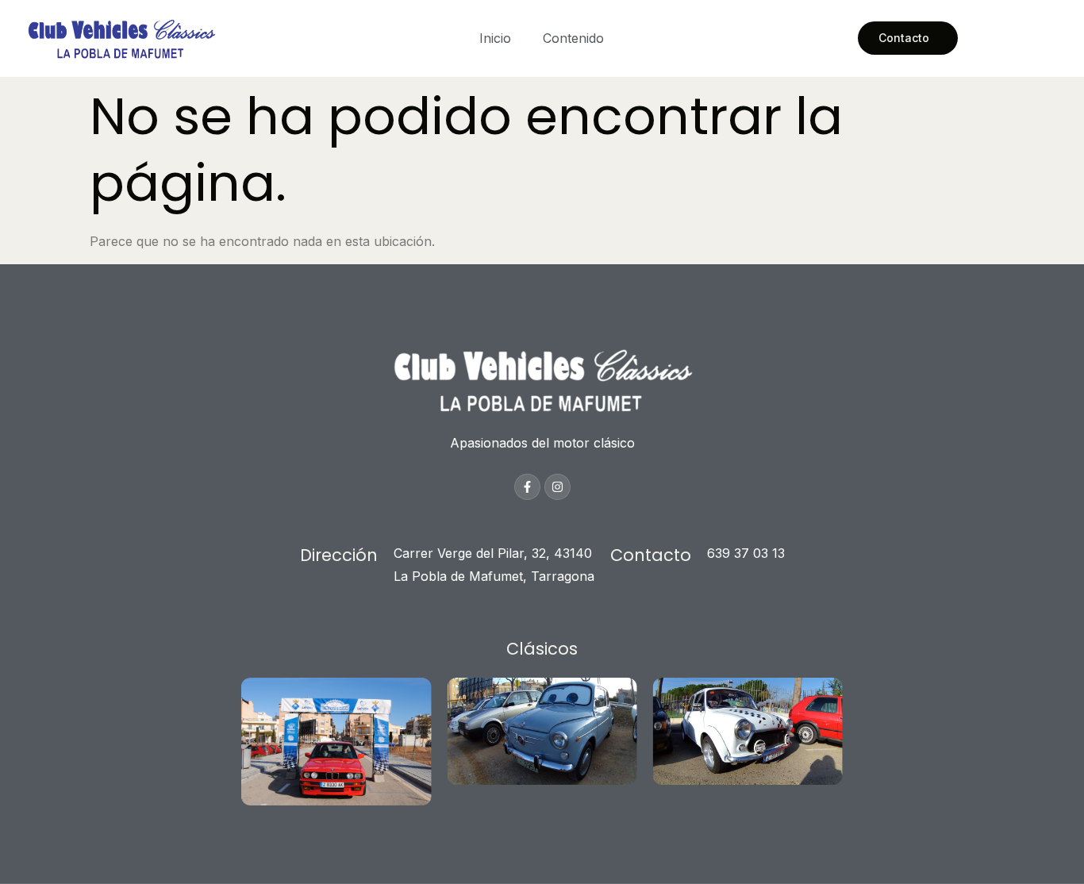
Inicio (495, 38)
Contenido (573, 38)
